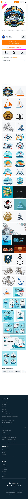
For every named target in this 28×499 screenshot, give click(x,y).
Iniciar (22, 2)
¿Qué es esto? (14, 57)
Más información (6, 60)
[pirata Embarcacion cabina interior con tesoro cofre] (8, 387)
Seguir (23, 37)
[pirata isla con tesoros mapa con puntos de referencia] (19, 274)
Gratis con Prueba (14, 42)
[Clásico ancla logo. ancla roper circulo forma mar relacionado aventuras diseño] (8, 324)
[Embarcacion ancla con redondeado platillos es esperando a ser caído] (8, 410)
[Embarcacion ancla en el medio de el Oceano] (6, 360)
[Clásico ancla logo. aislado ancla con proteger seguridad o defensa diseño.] (8, 397)
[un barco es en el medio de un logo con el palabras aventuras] (8, 91)
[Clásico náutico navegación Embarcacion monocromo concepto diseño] (8, 336)
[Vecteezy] (2, 2)
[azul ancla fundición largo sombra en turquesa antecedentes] (8, 312)
